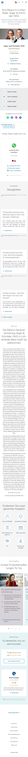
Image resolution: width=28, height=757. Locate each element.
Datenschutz (14, 727)
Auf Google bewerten (14, 661)
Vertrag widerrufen (13, 712)
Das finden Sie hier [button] (6, 124)
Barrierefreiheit (14, 730)
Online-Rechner (14, 741)
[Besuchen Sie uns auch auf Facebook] (12, 117)
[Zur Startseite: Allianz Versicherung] (2, 2)
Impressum (14, 723)
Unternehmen (14, 738)
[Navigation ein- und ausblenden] (26, 2)
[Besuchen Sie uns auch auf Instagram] (16, 117)
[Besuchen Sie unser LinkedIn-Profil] (20, 117)
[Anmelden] (22, 2)
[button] (14, 39)
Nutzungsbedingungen (14, 734)
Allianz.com (14, 745)
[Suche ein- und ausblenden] (19, 2)
